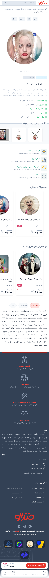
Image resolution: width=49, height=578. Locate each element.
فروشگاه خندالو (37, 488)
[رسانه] (30, 544)
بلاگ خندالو (38, 493)
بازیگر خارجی (19, 9)
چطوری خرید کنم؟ (13, 488)
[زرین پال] (40, 544)
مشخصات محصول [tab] (23, 305)
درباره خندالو (38, 497)
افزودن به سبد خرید (35, 565)
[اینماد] (8, 544)
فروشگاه (41, 9)
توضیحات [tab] (34, 306)
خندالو (17, 531)
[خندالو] (43, 3)
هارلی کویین (9, 9)
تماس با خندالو (37, 502)
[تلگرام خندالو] (24, 526)
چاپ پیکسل (15, 497)
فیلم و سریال (31, 9)
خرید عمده (15, 493)
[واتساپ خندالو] (30, 526)
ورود (4, 575)
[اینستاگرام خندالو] (19, 526)
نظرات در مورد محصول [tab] (13, 305)
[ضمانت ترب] (19, 544)
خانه (44, 575)
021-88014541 (36, 469)
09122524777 (36, 464)
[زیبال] (24, 555)
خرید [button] (19, 232)
